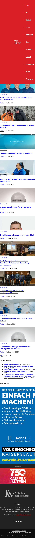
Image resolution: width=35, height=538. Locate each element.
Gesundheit (30, 64)
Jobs (27, 42)
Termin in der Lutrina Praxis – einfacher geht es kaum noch (17, 180)
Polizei (28, 20)
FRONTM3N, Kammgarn (11, 364)
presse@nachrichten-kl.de (23, 515)
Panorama (29, 79)
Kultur (28, 71)
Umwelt (28, 57)
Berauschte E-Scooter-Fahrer (14, 369)
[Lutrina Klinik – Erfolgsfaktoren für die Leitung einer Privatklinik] (17, 341)
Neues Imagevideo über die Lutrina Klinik (16, 153)
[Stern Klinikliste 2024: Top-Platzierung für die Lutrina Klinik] (17, 92)
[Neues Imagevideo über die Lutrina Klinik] (17, 148)
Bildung (29, 49)
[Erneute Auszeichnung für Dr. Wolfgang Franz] (17, 202)
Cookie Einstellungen (19, 531)
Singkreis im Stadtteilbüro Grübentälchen (18, 366)
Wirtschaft (29, 34)
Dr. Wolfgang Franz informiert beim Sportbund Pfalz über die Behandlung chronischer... (14, 263)
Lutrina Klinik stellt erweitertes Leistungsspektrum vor (12, 292)
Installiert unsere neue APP (21, 511)
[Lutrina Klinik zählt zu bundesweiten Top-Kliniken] (17, 313)
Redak (2, 103)
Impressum (27, 532)
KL (27, 12)
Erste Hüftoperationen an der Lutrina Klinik (17, 235)
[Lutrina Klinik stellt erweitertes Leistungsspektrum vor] (17, 285)
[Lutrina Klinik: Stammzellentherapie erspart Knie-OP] (17, 120)
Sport (28, 27)
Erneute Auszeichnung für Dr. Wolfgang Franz (15, 208)
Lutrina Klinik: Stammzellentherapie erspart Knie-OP (17, 126)
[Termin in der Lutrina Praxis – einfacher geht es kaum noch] (17, 174)
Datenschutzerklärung (15, 532)
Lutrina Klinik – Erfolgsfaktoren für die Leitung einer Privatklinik (15, 347)
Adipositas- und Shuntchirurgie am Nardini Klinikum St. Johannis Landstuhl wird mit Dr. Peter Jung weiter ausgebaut (19, 376)
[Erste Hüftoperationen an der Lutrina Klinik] (17, 230)
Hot (27, 5)
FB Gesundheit (3, 94)
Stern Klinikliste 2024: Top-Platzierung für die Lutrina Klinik (16, 98)
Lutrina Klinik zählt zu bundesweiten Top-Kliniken (16, 320)
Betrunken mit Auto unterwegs (14, 371)
